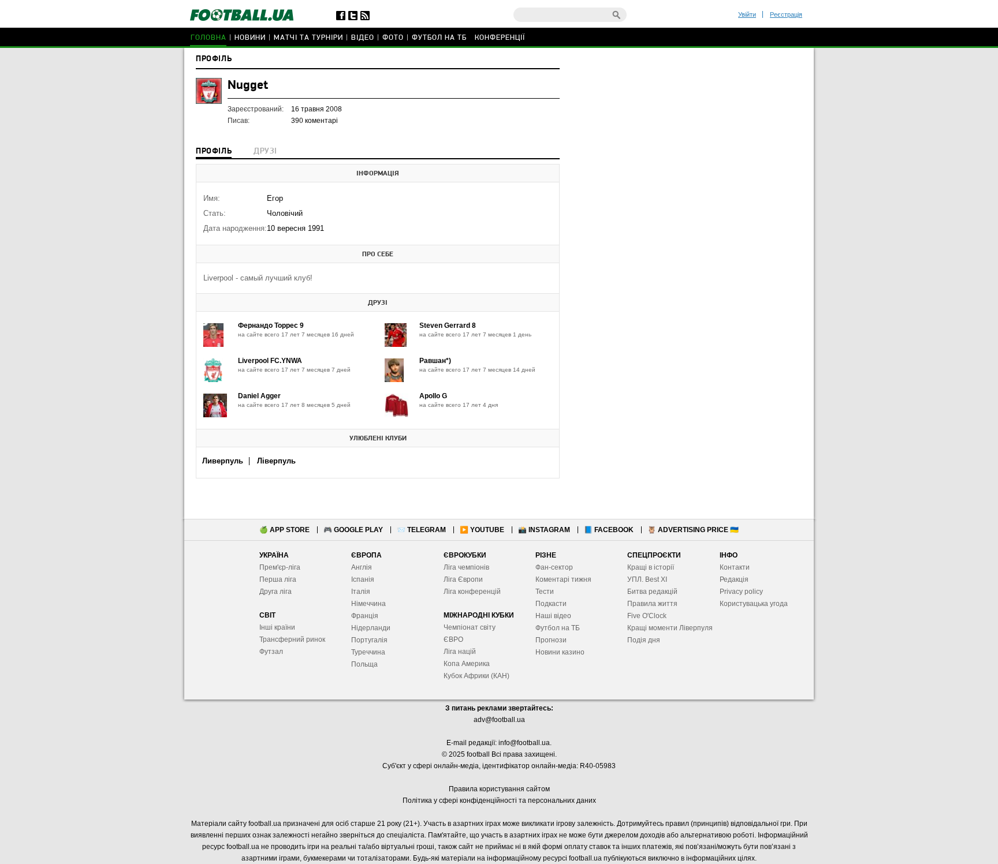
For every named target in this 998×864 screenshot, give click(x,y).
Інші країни (277, 627)
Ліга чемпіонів (466, 567)
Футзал (271, 652)
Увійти (747, 14)
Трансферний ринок (292, 639)
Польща (364, 664)
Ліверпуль (276, 461)
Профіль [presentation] (214, 151)
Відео (362, 38)
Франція (364, 616)
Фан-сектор (554, 567)
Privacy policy (741, 592)
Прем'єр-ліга (279, 567)
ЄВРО (453, 639)
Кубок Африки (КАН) (476, 676)
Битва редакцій (652, 592)
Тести (544, 592)
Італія (360, 592)
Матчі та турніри (308, 38)
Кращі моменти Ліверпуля (670, 628)
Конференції (500, 38)
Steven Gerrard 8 (447, 325)
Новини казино (559, 652)
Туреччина (368, 652)
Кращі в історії (650, 567)
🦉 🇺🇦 (693, 529)
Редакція (734, 579)
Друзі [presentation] (265, 151)
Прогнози (551, 640)
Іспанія (362, 579)
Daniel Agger (259, 396)
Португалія (369, 640)
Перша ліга (277, 579)
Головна (208, 38)
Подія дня (643, 640)
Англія (361, 567)
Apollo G (433, 396)
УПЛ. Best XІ (647, 579)
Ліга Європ (461, 579)
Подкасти (551, 604)
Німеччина (368, 604)
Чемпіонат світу (470, 627)
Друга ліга (275, 592)
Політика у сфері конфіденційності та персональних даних (499, 800)
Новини (250, 38)
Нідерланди (370, 628)
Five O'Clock (646, 616)
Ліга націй (460, 652)
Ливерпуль (222, 461)
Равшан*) (435, 361)
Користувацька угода (754, 604)
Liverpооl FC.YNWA (270, 361)
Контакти (735, 567)
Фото (393, 38)
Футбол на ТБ (439, 38)
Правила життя (652, 604)
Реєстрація (786, 14)
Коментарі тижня (563, 579)
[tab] (214, 152)
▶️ (482, 529)
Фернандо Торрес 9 (271, 325)
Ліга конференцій (472, 592)
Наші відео (553, 616)
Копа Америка (467, 664)
